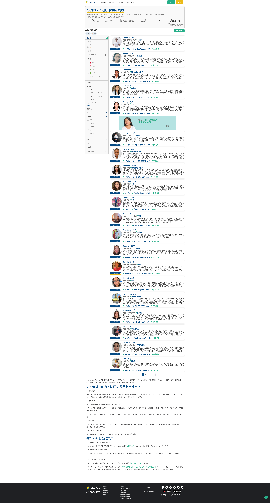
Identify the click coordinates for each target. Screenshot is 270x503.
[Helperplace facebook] (163, 487)
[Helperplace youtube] (178, 487)
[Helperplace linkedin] (182, 487)
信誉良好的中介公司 (137, 463)
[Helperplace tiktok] (170, 487)
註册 (179, 2)
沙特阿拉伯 (152, 467)
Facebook (172, 467)
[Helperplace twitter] (166, 487)
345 (151, 374)
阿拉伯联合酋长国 (141, 467)
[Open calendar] (105, 55)
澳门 (132, 467)
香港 (123, 467)
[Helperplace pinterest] (174, 487)
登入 (171, 2)
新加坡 (128, 467)
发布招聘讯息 (129, 446)
